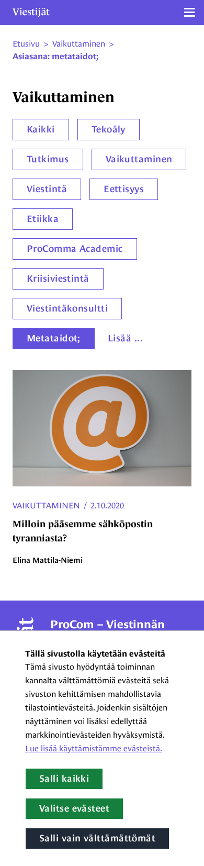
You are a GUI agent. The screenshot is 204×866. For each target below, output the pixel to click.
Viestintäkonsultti (67, 308)
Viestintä (47, 189)
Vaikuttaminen (139, 159)
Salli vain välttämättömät (97, 838)
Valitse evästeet (74, 808)
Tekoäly (109, 129)
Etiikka (43, 219)
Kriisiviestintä (58, 278)
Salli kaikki (64, 778)
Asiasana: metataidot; (55, 56)
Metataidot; (54, 338)
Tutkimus (48, 159)
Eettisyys (124, 189)
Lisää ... (125, 338)
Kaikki (41, 129)
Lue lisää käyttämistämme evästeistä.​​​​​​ (93, 748)
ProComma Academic (75, 248)
